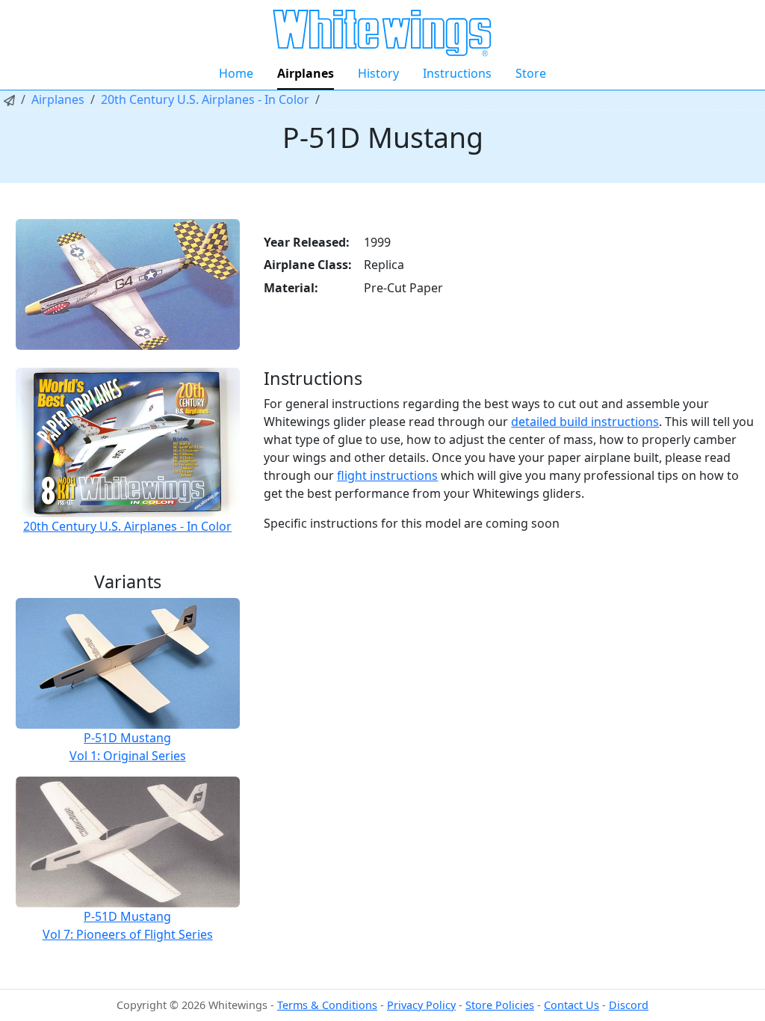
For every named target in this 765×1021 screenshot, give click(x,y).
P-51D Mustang (127, 737)
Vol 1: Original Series (127, 755)
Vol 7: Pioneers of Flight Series (128, 934)
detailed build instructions (585, 421)
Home (236, 73)
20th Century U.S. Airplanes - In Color (205, 99)
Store (530, 73)
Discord (628, 1005)
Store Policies (499, 1005)
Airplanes (305, 73)
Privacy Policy (421, 1005)
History (378, 73)
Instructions (457, 73)
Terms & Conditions (327, 1005)
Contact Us (571, 1005)
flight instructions (387, 475)
